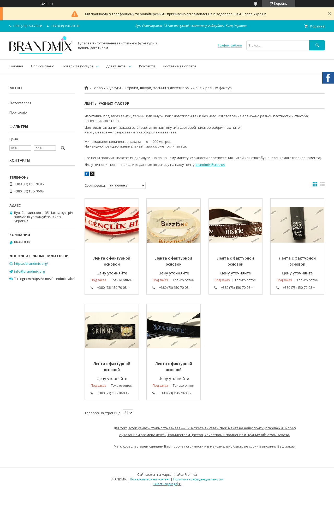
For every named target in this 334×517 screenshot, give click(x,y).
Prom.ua (190, 474)
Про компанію (43, 66)
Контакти (147, 66)
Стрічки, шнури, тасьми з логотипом (157, 88)
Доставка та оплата (179, 66)
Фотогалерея (20, 103)
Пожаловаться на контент (150, 479)
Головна (16, 66)
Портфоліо (18, 112)
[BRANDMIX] (40, 52)
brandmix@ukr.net (210, 164)
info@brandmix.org (29, 271)
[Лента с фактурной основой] (112, 225)
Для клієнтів (116, 66)
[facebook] (87, 174)
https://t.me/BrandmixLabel (53, 278)
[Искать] (317, 45)
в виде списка (322, 185)
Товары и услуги (106, 88)
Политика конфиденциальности (198, 479)
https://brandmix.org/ (31, 263)
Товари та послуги (77, 66)
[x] (92, 174)
